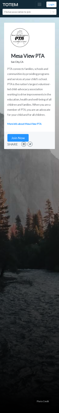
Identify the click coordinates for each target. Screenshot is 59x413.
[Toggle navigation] (39, 4)
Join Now (18, 138)
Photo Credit (43, 401)
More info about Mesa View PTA (24, 123)
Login (51, 4)
